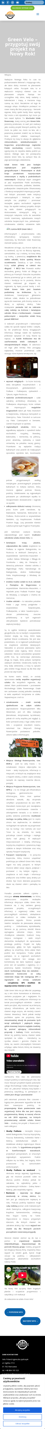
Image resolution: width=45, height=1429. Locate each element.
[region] (22, 1401)
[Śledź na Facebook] (8, 3)
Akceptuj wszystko (22, 1410)
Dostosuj (22, 1417)
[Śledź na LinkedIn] (3, 3)
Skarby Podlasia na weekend (20, 1170)
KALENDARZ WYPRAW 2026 (22, 8)
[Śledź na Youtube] (18, 3)
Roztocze (10, 1193)
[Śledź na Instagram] (12, 3)
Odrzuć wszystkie (23, 1423)
